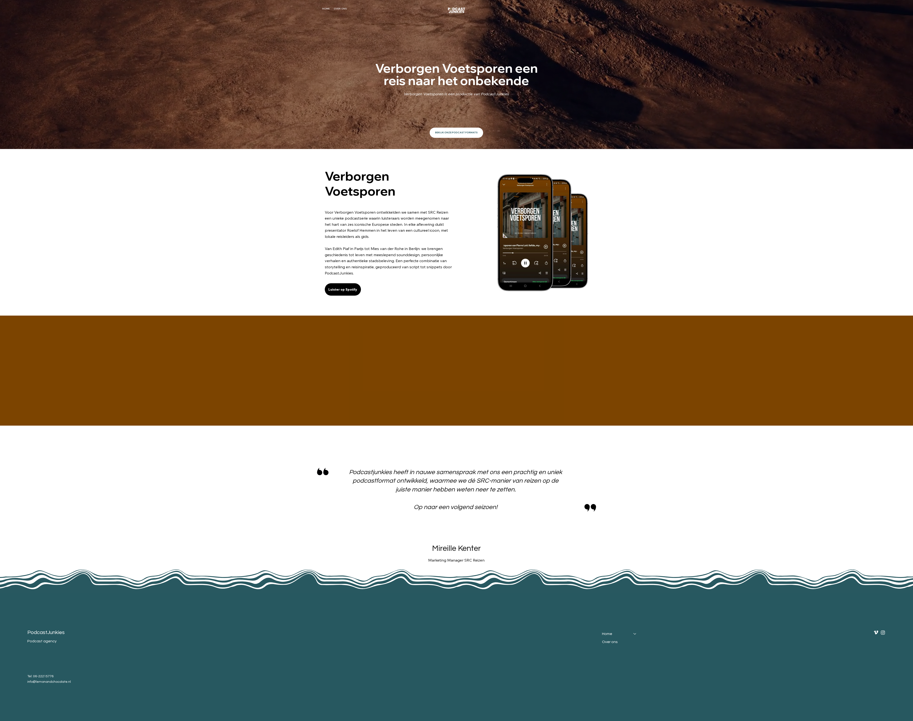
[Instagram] (883, 632)
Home (607, 634)
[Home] (635, 634)
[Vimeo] (876, 632)
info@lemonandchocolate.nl (49, 681)
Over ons (610, 642)
